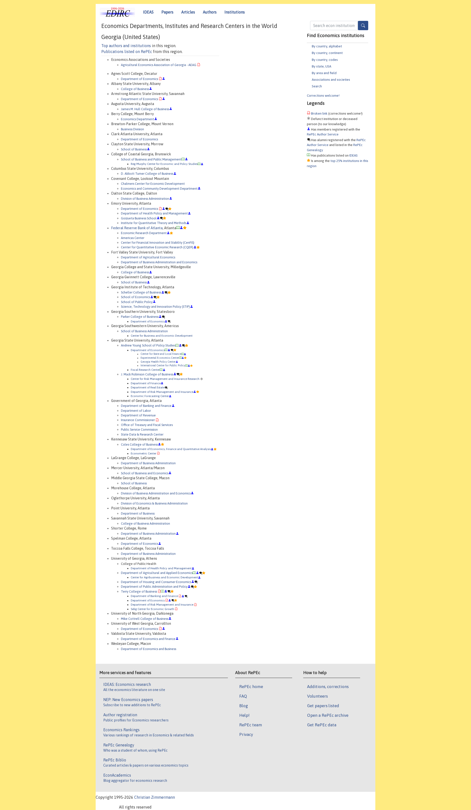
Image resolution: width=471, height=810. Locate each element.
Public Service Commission (139, 429)
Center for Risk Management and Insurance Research (165, 378)
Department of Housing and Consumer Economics (156, 582)
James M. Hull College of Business (145, 109)
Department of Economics (139, 79)
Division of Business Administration (145, 198)
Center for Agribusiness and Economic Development (164, 577)
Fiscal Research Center (145, 369)
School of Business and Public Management (151, 159)
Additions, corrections (328, 686)
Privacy (246, 734)
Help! (244, 715)
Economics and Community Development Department (159, 188)
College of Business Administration (145, 523)
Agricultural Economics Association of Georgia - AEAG (158, 65)
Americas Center (132, 238)
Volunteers (317, 696)
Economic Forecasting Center (150, 396)
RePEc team (250, 724)
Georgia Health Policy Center (158, 361)
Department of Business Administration (148, 463)
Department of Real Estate (148, 387)
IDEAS (148, 12)
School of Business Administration (144, 331)
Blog (243, 705)
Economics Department (137, 119)
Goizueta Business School (139, 218)
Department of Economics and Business (148, 649)
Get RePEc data (321, 724)
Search (317, 86)
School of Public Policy (137, 302)
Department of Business (138, 513)
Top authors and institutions (126, 45)
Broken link (319, 113)
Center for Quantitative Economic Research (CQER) (157, 247)
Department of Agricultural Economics (148, 257)
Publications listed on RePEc (126, 51)
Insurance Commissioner (138, 420)
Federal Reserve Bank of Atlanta (137, 228)
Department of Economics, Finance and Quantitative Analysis (171, 449)
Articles (188, 12)
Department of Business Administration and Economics (159, 262)
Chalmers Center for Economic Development (153, 184)
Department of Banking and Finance (146, 406)
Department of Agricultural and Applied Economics (157, 573)
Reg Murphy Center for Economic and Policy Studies (164, 163)
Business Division (132, 129)
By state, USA (321, 66)
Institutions (234, 12)
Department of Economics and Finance (148, 639)
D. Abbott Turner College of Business (147, 173)
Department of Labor (136, 410)
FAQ (243, 696)
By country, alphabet (327, 46)
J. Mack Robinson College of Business (147, 374)
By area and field (324, 73)
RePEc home (251, 686)
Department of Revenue (138, 415)
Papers (167, 12)
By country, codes (325, 60)
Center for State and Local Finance (161, 353)
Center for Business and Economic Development (162, 335)
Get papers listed (323, 705)
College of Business (135, 89)
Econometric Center (143, 453)
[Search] (363, 25)
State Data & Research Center (142, 434)
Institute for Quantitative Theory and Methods (153, 223)
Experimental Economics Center (160, 357)
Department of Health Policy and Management (154, 213)
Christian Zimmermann (154, 797)
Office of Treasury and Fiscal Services (147, 425)
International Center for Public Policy (163, 365)
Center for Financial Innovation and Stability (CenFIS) (157, 242)
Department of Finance (146, 383)
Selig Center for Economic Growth (152, 609)
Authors (210, 12)
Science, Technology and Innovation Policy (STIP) (155, 306)
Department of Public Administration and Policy (154, 586)
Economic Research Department (144, 233)
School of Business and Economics (144, 473)
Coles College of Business (139, 444)
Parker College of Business (139, 317)
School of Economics (135, 297)
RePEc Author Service (323, 134)
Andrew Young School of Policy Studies (148, 345)
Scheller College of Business (141, 292)
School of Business (134, 149)
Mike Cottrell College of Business (144, 619)
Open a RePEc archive (327, 715)
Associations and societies (331, 79)
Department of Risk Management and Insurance (162, 391)
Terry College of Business (139, 591)
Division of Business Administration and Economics (156, 493)
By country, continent (327, 53)
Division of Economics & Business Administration (154, 503)
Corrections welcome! (323, 95)
